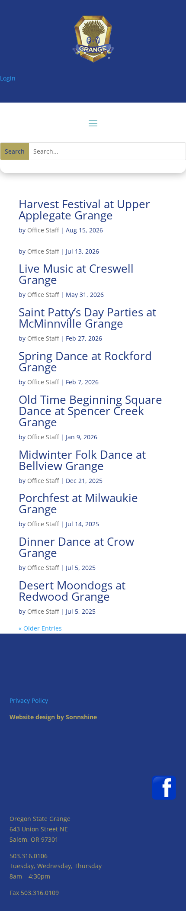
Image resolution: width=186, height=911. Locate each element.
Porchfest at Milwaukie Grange (78, 503)
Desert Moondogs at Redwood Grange (72, 590)
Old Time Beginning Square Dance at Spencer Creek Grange (90, 411)
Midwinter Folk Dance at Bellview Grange (82, 460)
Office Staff (43, 230)
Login (8, 78)
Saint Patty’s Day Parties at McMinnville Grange (87, 317)
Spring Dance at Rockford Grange (85, 361)
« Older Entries (40, 628)
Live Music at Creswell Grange (76, 274)
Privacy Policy (29, 700)
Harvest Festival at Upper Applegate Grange (84, 209)
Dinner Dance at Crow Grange (76, 547)
